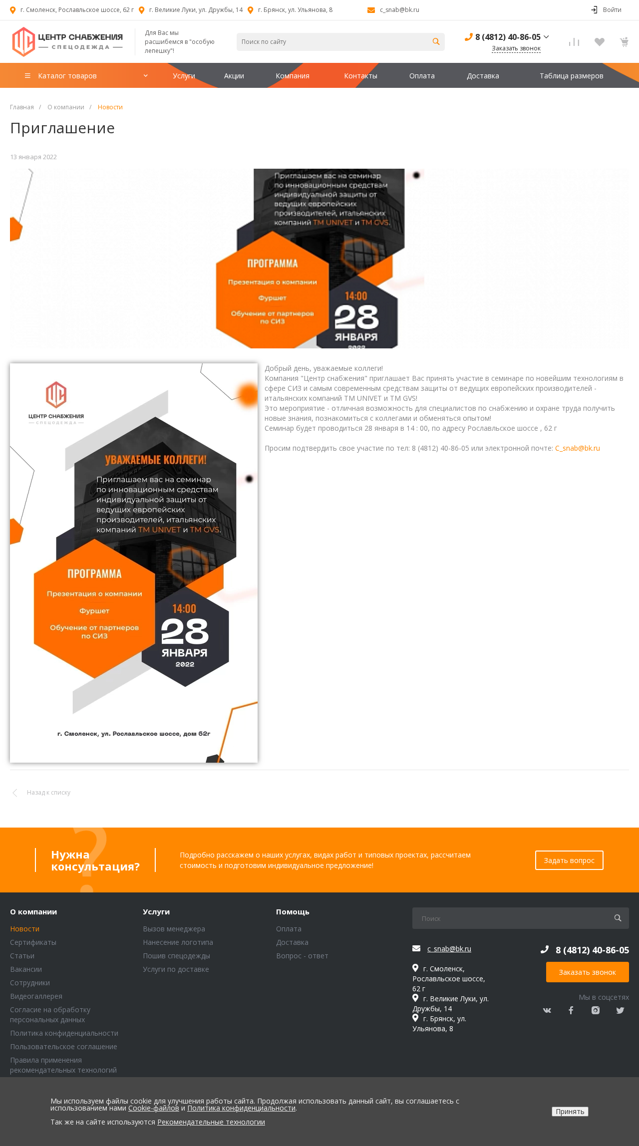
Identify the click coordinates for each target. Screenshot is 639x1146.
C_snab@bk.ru (577, 448)
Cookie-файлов (153, 1108)
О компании (33, 911)
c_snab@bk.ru (399, 9)
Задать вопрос (569, 860)
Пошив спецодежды (176, 955)
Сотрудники (30, 982)
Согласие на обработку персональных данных (50, 1014)
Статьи (22, 955)
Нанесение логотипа (178, 942)
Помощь (293, 911)
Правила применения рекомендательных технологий (63, 1065)
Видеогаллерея (36, 996)
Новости (24, 928)
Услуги (156, 911)
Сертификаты (33, 942)
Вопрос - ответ (302, 955)
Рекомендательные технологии (211, 1122)
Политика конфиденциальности (64, 1033)
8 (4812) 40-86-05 (508, 36)
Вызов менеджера (174, 928)
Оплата (289, 928)
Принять (570, 1111)
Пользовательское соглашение (63, 1046)
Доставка (292, 942)
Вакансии (26, 969)
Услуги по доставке (176, 969)
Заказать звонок (587, 972)
